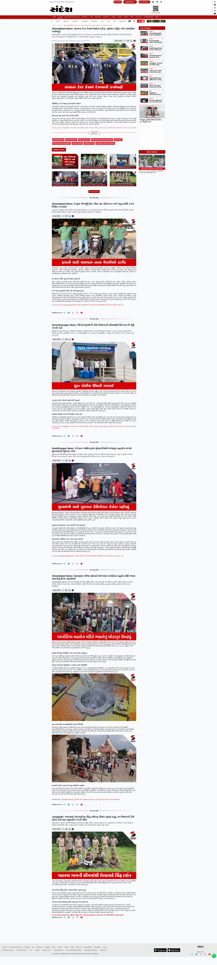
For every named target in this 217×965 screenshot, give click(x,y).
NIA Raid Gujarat (77, 143)
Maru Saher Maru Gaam (72, 17)
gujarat (59, 25)
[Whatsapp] (215, 2)
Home (54, 17)
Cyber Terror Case (84, 139)
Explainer (66, 21)
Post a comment (94, 191)
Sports (126, 17)
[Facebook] (215, 5)
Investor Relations (7, 950)
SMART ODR (103, 950)
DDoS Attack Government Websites (102, 139)
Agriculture (94, 21)
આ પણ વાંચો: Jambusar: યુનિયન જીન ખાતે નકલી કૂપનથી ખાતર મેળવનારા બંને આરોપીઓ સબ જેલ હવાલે (87, 915)
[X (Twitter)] (131, 41)
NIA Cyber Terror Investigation (61, 143)
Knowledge (85, 21)
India (91, 17)
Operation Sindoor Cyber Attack (105, 143)
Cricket (119, 17)
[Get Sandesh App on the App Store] (174, 950)
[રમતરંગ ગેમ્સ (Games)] (129, 21)
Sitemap (37, 950)
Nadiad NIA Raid (89, 143)
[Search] (161, 2)
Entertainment (149, 17)
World (114, 17)
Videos (58, 21)
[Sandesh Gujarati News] (63, 9)
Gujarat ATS (118, 139)
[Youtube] (215, 14)
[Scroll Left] (52, 21)
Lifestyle (138, 17)
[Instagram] (215, 11)
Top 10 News (145, 28)
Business (106, 17)
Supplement (129, 2)
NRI (114, 21)
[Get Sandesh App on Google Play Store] (160, 950)
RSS (31, 950)
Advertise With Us (22, 950)
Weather (84, 17)
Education (75, 21)
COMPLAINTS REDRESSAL (90, 950)
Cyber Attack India (71, 139)
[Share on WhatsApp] (214, 955)
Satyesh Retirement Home (73, 950)
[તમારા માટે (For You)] (134, 21)
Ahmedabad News (58, 139)
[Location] (157, 2)
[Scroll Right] (126, 21)
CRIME (132, 17)
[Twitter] (215, 8)
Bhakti (157, 17)
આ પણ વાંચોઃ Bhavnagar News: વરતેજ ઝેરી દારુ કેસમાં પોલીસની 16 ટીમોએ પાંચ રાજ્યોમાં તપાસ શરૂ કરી (87, 556)
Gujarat (60, 17)
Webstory (98, 17)
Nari (109, 21)
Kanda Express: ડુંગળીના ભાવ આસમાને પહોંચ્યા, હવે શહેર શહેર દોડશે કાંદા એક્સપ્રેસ (91, 799)
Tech (102, 21)
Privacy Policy (47, 950)
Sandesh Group (58, 950)
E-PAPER (118, 2)
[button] (85, 17)
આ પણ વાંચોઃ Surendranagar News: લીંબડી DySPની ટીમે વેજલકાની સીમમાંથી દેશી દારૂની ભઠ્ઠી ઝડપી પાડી (87, 305)
